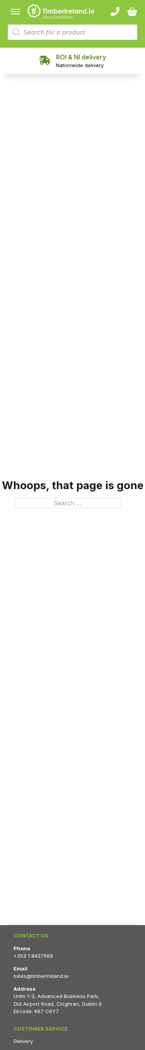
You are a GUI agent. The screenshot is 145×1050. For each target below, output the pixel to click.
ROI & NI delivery (81, 57)
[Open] (15, 11)
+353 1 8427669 (33, 956)
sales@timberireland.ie (41, 976)
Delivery (23, 1041)
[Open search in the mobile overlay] (72, 32)
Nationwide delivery (80, 65)
